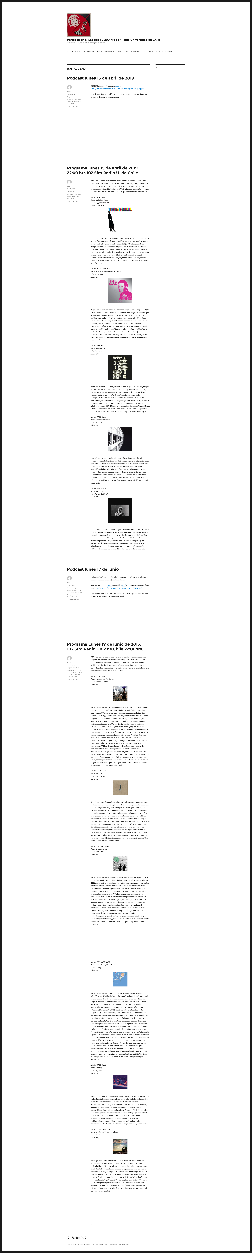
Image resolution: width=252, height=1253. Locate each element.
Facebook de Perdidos (113, 51)
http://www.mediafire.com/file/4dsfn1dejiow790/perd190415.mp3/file (118, 89)
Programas (70, 97)
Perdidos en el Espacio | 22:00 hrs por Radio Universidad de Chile (113, 39)
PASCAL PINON (72, 597)
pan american (75, 595)
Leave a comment (73, 106)
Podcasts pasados (74, 51)
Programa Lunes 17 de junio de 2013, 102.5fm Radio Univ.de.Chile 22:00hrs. (105, 646)
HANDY (74, 101)
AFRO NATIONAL (72, 99)
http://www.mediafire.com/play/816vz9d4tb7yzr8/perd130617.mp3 (121, 588)
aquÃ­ (117, 86)
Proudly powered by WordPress (119, 1244)
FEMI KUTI (74, 593)
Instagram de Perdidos (93, 51)
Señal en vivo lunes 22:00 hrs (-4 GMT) (157, 51)
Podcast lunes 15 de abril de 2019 (100, 78)
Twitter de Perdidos (132, 51)
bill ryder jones (71, 590)
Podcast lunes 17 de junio (93, 569)
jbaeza (69, 91)
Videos (77, 668)
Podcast (69, 588)
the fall (73, 103)
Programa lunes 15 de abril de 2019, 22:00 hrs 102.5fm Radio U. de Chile (103, 170)
